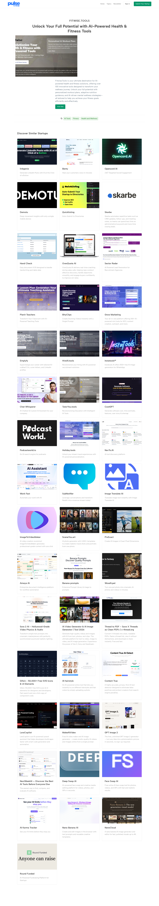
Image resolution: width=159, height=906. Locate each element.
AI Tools (67, 118)
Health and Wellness (89, 118)
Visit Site (60, 107)
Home (102, 4)
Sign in (127, 4)
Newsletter (117, 4)
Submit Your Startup (142, 4)
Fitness (76, 118)
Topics (109, 4)
